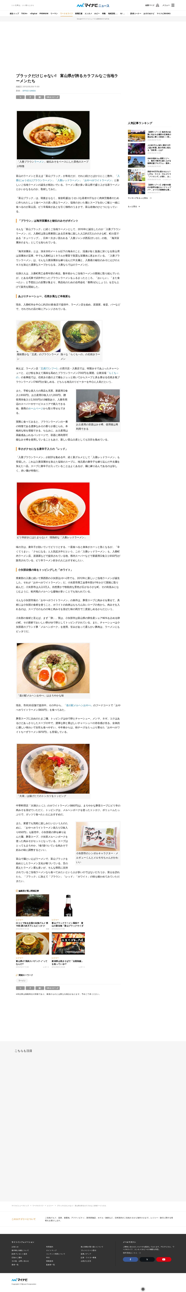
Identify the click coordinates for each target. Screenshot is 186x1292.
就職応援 (78, 13)
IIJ (121, 13)
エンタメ (88, 13)
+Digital (33, 13)
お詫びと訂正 (86, 1261)
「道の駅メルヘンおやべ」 (78, 705)
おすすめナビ (149, 13)
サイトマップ (51, 1250)
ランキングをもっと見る (138, 198)
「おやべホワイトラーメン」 (98, 180)
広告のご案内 (17, 1257)
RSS (48, 1257)
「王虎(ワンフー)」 (49, 368)
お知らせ (15, 1247)
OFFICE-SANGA (29, 91)
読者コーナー (135, 13)
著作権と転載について (20, 1250)
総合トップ (14, 13)
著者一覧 (15, 1265)
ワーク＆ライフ (66, 13)
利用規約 (49, 1247)
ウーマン (54, 13)
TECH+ (24, 13)
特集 (104, 13)
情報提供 (49, 1261)
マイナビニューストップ (20, 1205)
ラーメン (39, 161)
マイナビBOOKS (163, 13)
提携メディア (86, 1254)
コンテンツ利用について (55, 1254)
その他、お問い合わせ (20, 1261)
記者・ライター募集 (88, 1257)
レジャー (50, 1205)
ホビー (97, 13)
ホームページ (35, 408)
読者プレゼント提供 (19, 1254)
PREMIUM (44, 13)
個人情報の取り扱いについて (92, 1247)
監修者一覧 (50, 1265)
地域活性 (111, 13)
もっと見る (132, 206)
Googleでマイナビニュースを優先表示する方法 (93, 19)
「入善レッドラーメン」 (68, 180)
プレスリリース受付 (88, 1250)
